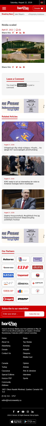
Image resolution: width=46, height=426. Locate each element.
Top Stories (27, 342)
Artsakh (26, 349)
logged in (21, 85)
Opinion (26, 363)
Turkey (4, 367)
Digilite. (36, 415)
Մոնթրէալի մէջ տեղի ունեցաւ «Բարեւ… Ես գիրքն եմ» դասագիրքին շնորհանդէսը (23, 149)
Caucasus (6, 371)
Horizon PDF (7, 378)
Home (4, 338)
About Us (5, 342)
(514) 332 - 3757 (9, 396)
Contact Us (6, 353)
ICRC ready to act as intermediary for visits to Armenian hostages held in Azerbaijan (21, 183)
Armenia (26, 346)
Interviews (27, 374)
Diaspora (26, 353)
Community (6, 382)
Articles (26, 367)
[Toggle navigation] (4, 8)
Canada (5, 363)
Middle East (27, 357)
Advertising (6, 346)
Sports (25, 378)
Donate (37, 8)
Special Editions (8, 374)
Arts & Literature (29, 371)
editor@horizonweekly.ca (11, 400)
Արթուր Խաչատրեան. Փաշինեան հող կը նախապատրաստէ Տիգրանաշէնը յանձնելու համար (22, 218)
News (25, 338)
